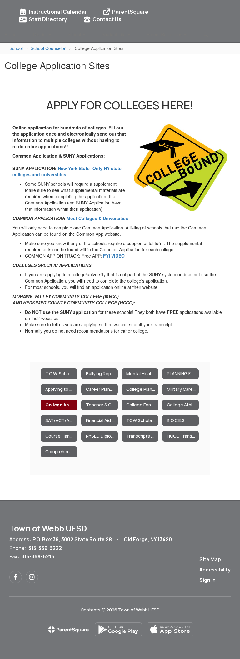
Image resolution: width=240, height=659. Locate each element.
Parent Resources (165, 34)
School (75, 34)
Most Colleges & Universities (97, 218)
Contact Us (106, 19)
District (40, 34)
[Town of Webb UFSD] (120, 4)
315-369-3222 (45, 548)
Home (11, 34)
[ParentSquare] (68, 629)
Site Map (210, 559)
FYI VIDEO (114, 256)
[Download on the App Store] (170, 629)
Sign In (207, 579)
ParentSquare (130, 11)
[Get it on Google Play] (118, 629)
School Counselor (48, 48)
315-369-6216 (38, 556)
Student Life (114, 34)
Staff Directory (48, 19)
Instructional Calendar (58, 11)
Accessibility (215, 569)
